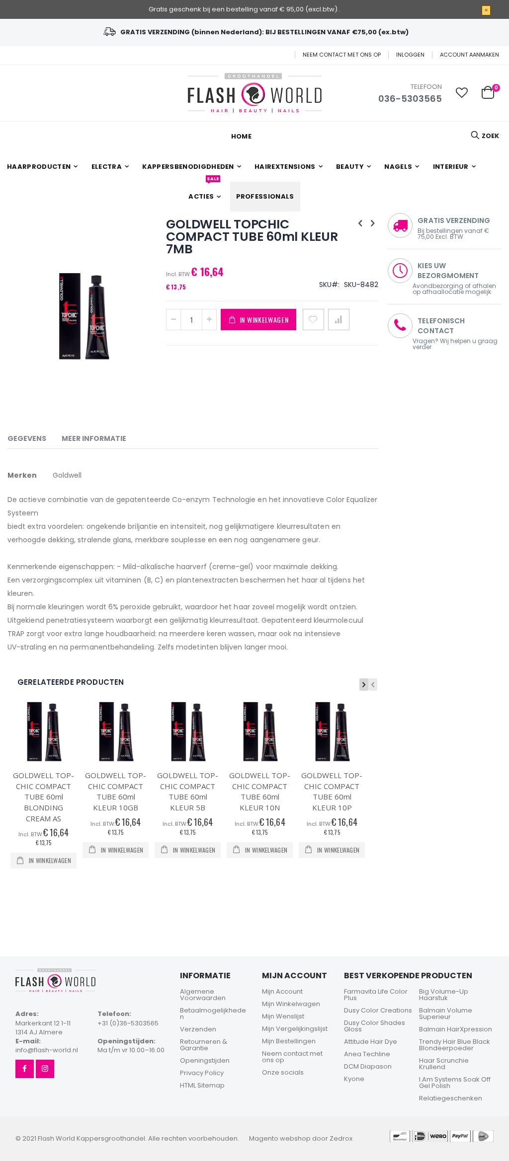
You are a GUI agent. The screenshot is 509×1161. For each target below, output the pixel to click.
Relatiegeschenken (450, 1098)
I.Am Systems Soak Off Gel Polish (455, 1082)
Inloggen (410, 55)
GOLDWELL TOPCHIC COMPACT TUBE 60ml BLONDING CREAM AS (43, 796)
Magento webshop (280, 1138)
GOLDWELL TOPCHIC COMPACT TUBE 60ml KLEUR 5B (187, 791)
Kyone (354, 1079)
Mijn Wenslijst (283, 1016)
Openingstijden (205, 1060)
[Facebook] (24, 1069)
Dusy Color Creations (378, 1010)
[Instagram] (45, 1069)
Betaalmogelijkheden (213, 1013)
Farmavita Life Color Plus (376, 995)
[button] (461, 92)
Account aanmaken (469, 55)
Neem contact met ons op (342, 55)
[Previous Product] (360, 223)
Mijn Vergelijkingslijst (295, 1028)
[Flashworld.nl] (255, 93)
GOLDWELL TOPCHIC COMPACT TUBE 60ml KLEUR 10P (331, 791)
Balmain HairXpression (455, 1029)
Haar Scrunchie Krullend (444, 1064)
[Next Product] (372, 223)
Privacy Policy (202, 1073)
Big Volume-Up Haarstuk (443, 995)
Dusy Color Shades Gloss (374, 1026)
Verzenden (198, 1029)
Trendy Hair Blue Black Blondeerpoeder (454, 1045)
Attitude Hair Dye (370, 1041)
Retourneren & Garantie (203, 1045)
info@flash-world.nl (46, 1050)
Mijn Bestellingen (289, 1041)
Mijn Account (282, 991)
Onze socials (283, 1072)
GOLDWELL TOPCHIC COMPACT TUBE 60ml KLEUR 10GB (115, 791)
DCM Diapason (368, 1066)
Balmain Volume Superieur (445, 1013)
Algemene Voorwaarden (203, 995)
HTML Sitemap (202, 1085)
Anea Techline (367, 1054)
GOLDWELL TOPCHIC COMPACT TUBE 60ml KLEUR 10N (259, 791)
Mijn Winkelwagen (291, 1004)
